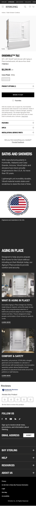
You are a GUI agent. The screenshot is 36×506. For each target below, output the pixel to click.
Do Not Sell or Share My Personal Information (15, 485)
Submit (28, 435)
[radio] (5, 79)
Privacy (4, 481)
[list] (18, 431)
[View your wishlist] (30, 7)
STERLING (11, 2)
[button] (3, 6)
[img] (12, 7)
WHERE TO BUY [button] (18, 95)
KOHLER (4, 2)
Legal (3, 489)
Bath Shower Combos (13, 13)
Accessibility (5, 496)
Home (3, 13)
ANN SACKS (19, 2)
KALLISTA (28, 2)
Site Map (4, 492)
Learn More (6, 322)
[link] (33, 7)
